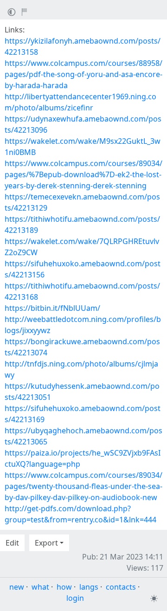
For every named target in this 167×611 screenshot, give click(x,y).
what (40, 587)
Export (46, 543)
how (64, 587)
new (16, 587)
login (75, 598)
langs (88, 587)
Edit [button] (12, 543)
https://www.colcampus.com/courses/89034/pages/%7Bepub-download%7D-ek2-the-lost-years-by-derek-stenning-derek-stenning (83, 174)
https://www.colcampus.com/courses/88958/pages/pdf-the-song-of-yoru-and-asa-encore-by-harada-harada (83, 74)
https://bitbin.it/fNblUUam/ (52, 308)
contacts (121, 587)
